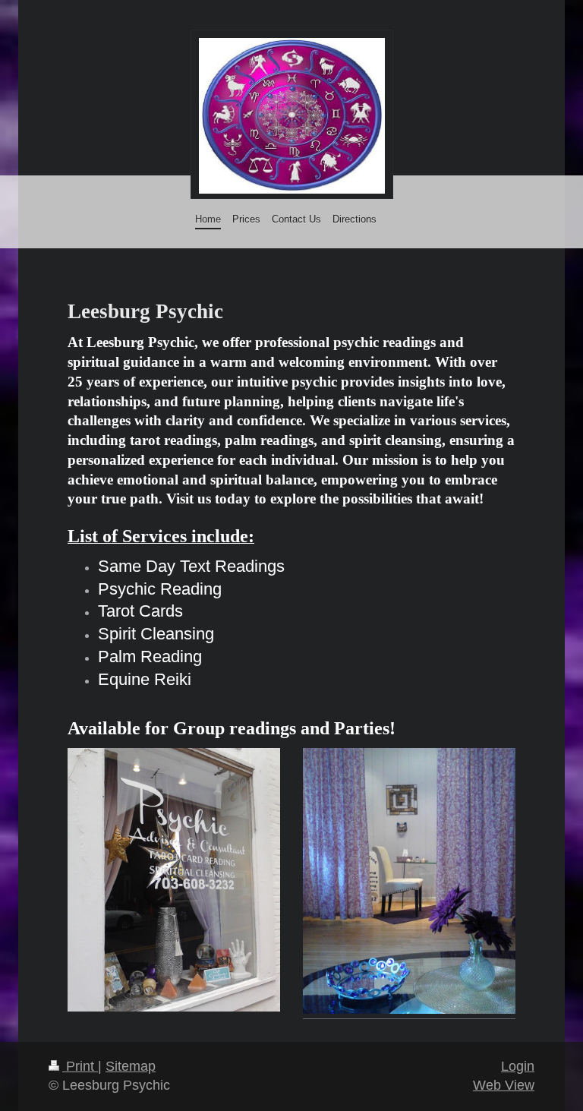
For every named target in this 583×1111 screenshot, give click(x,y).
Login (517, 1066)
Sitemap (131, 1066)
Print (80, 1066)
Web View (503, 1085)
